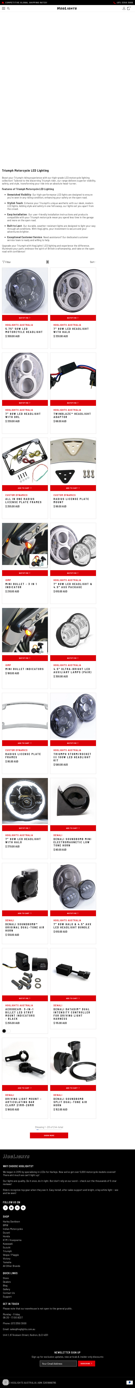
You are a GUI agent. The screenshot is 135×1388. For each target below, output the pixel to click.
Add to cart (72, 828)
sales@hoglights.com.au (22, 1329)
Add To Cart (24, 488)
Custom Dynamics (16, 495)
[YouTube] (23, 1207)
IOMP (8, 580)
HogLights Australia (19, 324)
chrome (9, 1031)
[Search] (8, 8)
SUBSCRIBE (86, 1363)
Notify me (24, 318)
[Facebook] (5, 1207)
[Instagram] (11, 1207)
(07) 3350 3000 (124, 2)
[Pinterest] (17, 1207)
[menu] (3, 8)
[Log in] (124, 8)
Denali (58, 835)
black (4, 1031)
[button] (47, 262)
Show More (49, 1135)
